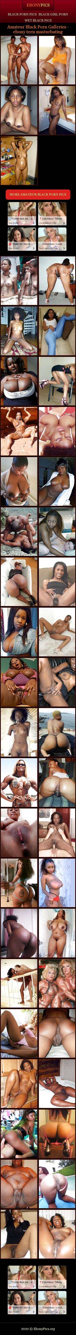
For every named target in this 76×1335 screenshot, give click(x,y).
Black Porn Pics (22, 14)
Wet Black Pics (38, 20)
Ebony (38, 5)
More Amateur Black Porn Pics (38, 195)
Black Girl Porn (53, 14)
